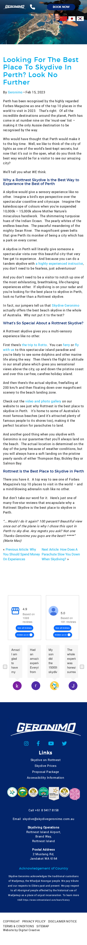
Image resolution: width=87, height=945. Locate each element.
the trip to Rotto (34, 345)
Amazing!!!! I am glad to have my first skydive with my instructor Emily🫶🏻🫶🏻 (15, 660)
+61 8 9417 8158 (47, 810)
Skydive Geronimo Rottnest (68, 604)
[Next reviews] (82, 667)
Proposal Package (45, 772)
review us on (23, 634)
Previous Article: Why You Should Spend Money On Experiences (21, 554)
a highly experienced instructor (59, 263)
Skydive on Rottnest (46, 760)
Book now (61, 7)
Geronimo (15, 92)
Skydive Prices (45, 766)
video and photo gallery (43, 401)
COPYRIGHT (11, 921)
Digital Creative (29, 930)
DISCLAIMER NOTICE (62, 921)
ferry (66, 345)
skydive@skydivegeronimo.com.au (48, 819)
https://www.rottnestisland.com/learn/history (46, 900)
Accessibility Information (45, 777)
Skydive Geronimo (65, 305)
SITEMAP (42, 926)
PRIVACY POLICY (34, 921)
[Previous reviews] (5, 667)
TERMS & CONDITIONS (18, 926)
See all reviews (24, 627)
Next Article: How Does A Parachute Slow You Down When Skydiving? (61, 554)
